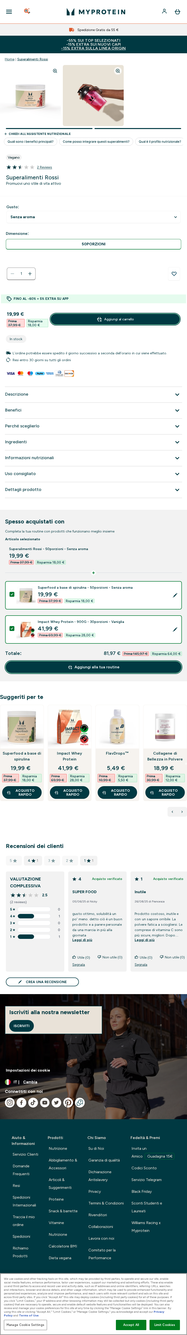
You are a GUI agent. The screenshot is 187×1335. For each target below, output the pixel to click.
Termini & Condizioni (106, 1203)
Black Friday (141, 1191)
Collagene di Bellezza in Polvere (165, 756)
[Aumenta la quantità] (30, 274)
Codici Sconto (144, 1168)
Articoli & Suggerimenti (60, 1184)
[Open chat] (80, 1102)
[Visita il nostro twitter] (56, 1102)
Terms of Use (29, 1315)
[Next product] (182, 812)
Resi (16, 1185)
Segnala (78, 964)
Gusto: (12, 207)
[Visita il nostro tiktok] (33, 1102)
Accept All (131, 1325)
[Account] (164, 11)
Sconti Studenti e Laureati (146, 1207)
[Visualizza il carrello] (177, 11)
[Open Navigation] (9, 11)
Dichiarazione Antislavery (100, 1176)
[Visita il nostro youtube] (45, 1102)
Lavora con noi (101, 1238)
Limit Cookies (164, 1325)
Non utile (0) (112, 957)
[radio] (93, 244)
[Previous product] (172, 812)
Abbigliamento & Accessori (63, 1164)
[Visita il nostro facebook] (21, 1102)
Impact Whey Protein (69, 756)
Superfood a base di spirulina (22, 756)
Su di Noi (96, 1148)
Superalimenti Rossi (32, 59)
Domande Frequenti (21, 1170)
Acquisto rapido (25, 792)
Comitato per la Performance (102, 1254)
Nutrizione (58, 1148)
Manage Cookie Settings (25, 1325)
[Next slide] (186, 764)
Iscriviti (21, 1026)
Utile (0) (83, 957)
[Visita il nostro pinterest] (68, 1102)
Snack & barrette (63, 1211)
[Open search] (27, 11)
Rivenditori (97, 1215)
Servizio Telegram (146, 1180)
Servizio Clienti (25, 1154)
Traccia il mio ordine (24, 1221)
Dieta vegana (60, 1258)
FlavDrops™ (117, 753)
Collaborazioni (100, 1227)
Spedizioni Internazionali (24, 1201)
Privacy (94, 1191)
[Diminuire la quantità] (12, 274)
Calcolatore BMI (63, 1246)
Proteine (56, 1199)
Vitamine (56, 1223)
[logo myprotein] (96, 11)
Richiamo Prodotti (20, 1252)
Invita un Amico (152, 1152)
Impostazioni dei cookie (28, 1070)
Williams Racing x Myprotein (146, 1227)
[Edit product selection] (175, 595)
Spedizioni (21, 1236)
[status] (21, 274)
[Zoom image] (55, 71)
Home (9, 59)
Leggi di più (82, 940)
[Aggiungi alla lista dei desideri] (174, 274)
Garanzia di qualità (104, 1160)
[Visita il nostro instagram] (10, 1102)
